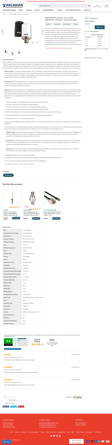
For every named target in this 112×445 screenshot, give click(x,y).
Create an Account (97, 6)
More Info (48, 24)
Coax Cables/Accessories (73, 10)
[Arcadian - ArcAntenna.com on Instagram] (57, 436)
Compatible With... (48, 10)
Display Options (12, 400)
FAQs (72, 432)
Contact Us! (87, 10)
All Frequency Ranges (9, 10)
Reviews (75, 24)
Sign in (97, 5)
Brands (21, 10)
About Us (17, 432)
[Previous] (3, 31)
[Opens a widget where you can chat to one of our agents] (6, 442)
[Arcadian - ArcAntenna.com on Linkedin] (60, 436)
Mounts (37, 10)
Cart (106, 6)
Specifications (67, 24)
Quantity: (87, 24)
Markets (59, 10)
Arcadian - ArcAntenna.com (13, 440)
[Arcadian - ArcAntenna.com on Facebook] (54, 436)
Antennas (29, 10)
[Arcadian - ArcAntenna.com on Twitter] (51, 436)
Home (4, 14)
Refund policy (89, 432)
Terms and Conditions (33, 432)
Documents (57, 24)
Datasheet (9, 175)
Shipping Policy (62, 432)
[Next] (42, 31)
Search (11, 432)
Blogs (68, 432)
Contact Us (24, 432)
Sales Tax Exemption (51, 432)
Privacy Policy (97, 432)
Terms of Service (80, 432)
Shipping (87, 57)
